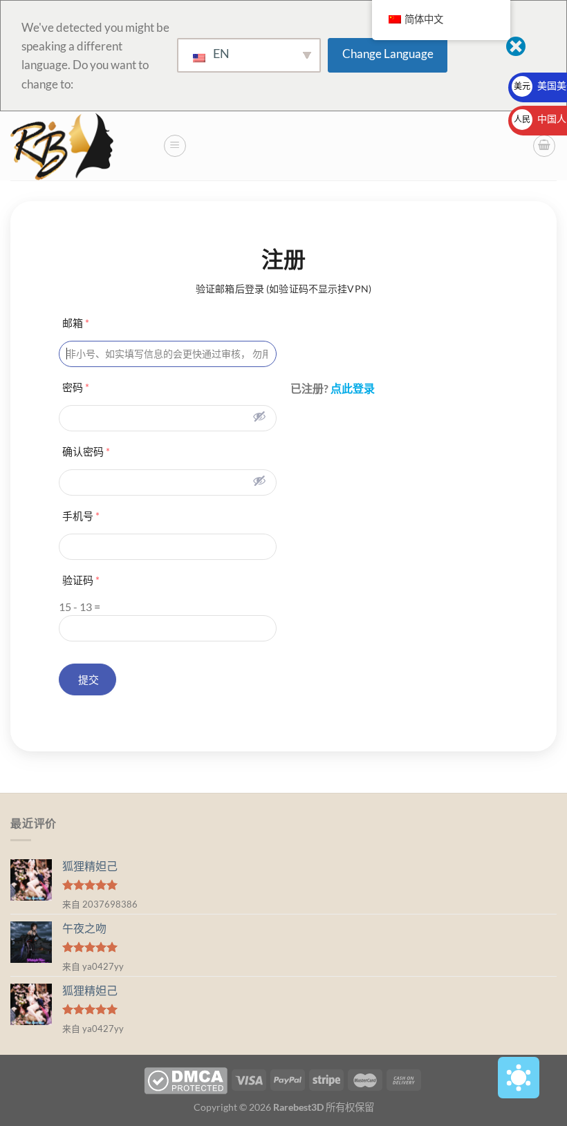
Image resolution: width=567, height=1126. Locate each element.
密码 (75, 387)
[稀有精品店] (81, 145)
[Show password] (259, 416)
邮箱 (75, 323)
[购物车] (544, 146)
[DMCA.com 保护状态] (185, 1079)
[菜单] (175, 146)
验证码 (81, 580)
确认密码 (86, 451)
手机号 (81, 515)
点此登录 (353, 388)
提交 (87, 679)
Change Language (388, 53)
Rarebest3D (298, 1107)
